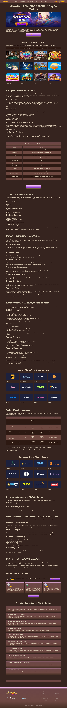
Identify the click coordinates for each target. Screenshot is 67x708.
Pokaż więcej (33, 595)
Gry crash (39, 48)
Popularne (12, 48)
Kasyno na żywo (26, 48)
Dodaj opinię (54, 578)
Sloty (53, 48)
